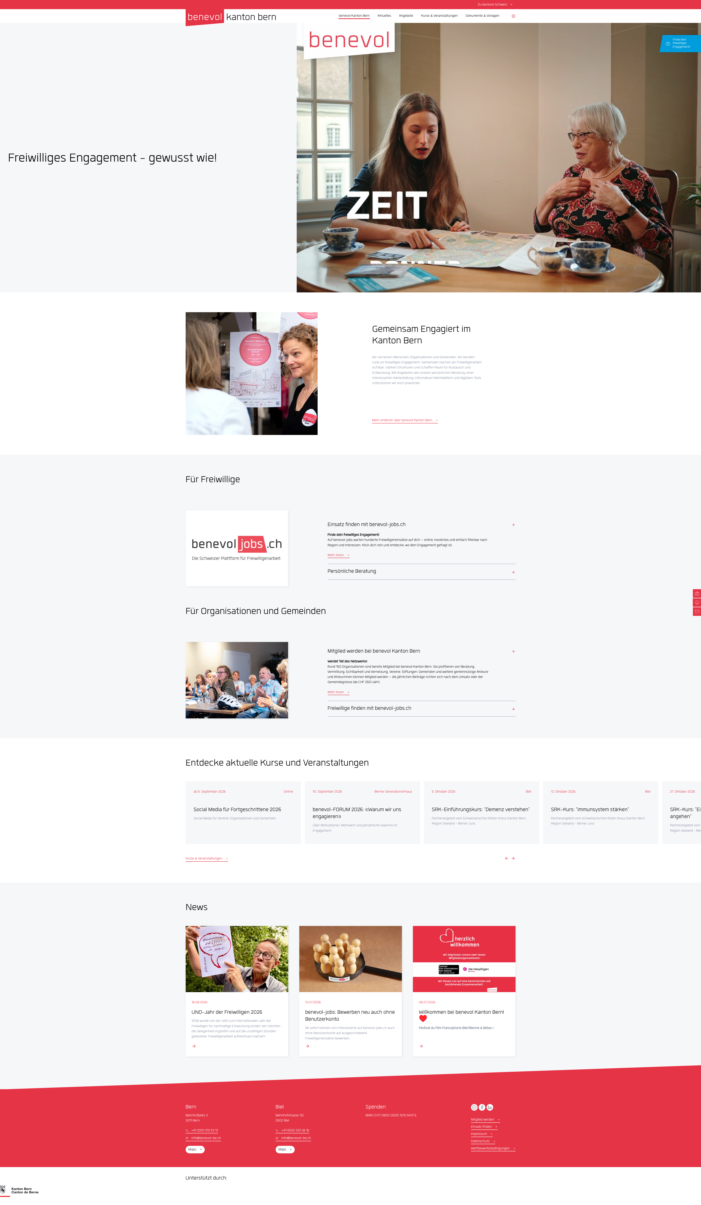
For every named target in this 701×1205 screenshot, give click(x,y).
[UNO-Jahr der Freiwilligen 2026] (237, 991)
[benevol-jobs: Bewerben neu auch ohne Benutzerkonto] (350, 991)
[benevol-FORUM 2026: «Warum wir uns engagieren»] (362, 812)
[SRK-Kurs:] (600, 812)
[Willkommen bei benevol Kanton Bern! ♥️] (464, 991)
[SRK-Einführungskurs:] (481, 812)
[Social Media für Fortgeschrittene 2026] (243, 812)
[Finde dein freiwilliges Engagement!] (682, 43)
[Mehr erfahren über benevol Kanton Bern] (252, 373)
